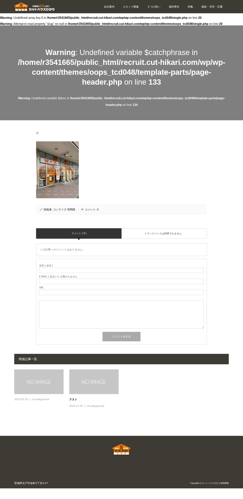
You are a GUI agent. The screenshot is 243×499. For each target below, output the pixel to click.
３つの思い (153, 6)
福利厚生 (174, 6)
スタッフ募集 (131, 6)
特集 (190, 6)
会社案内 (109, 6)
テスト (73, 399)
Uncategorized (40, 399)
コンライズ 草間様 (64, 209)
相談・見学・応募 (212, 6)
